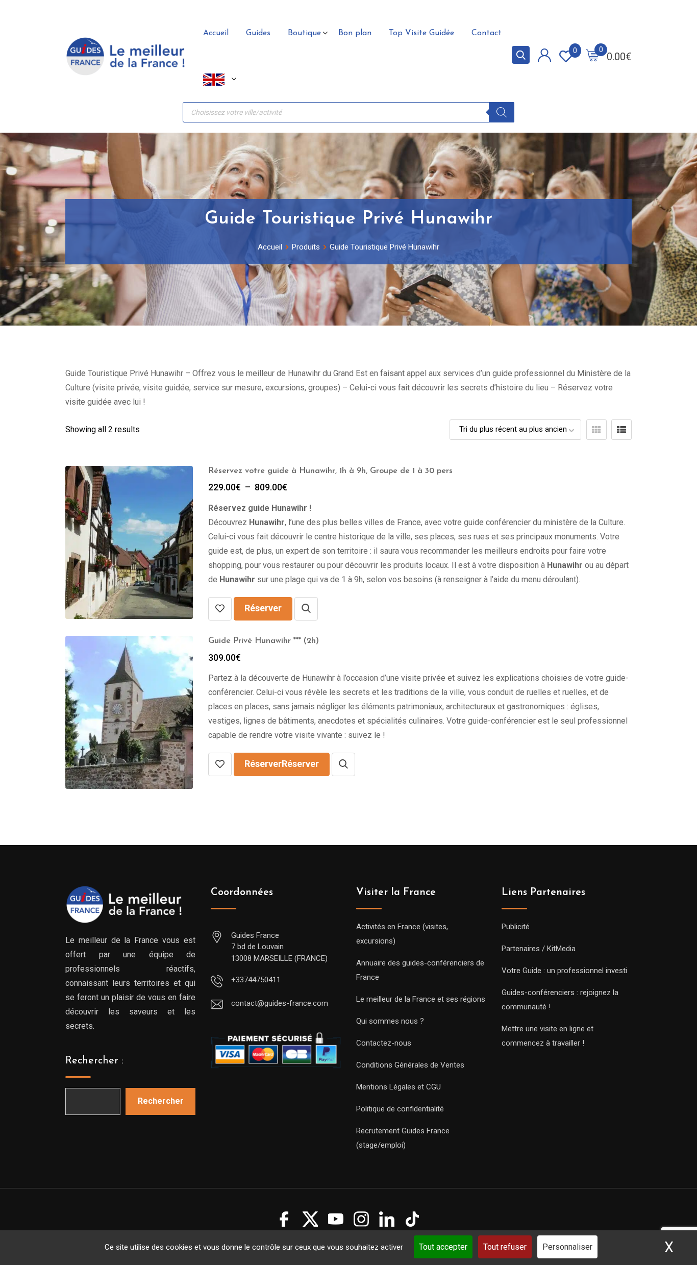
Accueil (216, 33)
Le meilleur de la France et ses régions (420, 999)
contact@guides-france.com (279, 1003)
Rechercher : (94, 1061)
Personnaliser (567, 1247)
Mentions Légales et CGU (398, 1087)
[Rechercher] (501, 112)
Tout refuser (505, 1247)
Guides (258, 33)
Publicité (516, 926)
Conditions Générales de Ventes (410, 1065)
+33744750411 (256, 979)
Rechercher (161, 1101)
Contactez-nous (383, 1043)
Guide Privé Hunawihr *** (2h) (263, 641)
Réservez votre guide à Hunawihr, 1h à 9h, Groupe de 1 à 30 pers (330, 471)
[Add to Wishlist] (220, 609)
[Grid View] (596, 429)
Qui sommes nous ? (390, 1021)
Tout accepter (443, 1247)
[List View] (621, 429)
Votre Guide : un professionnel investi (564, 970)
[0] (592, 56)
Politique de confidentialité (400, 1108)
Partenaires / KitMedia (539, 948)
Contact (486, 33)
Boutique (304, 33)
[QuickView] (306, 609)
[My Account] (544, 57)
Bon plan (354, 33)
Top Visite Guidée (421, 33)
